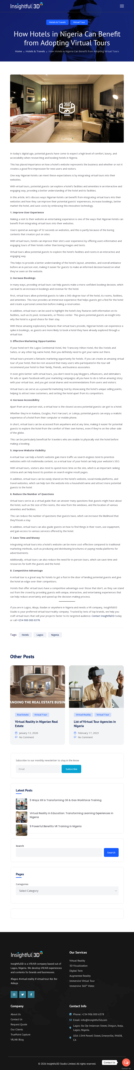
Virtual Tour (79, 22)
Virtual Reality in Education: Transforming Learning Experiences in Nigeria (71, 815)
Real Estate (23, 714)
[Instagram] (14, 994)
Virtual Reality (83, 714)
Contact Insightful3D (103, 615)
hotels (25, 634)
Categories (22, 884)
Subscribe (71, 769)
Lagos (40, 634)
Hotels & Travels (57, 22)
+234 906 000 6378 (28, 620)
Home (18, 51)
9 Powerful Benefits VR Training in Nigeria (56, 826)
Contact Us (126, 1069)
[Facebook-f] (31, 994)
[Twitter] (22, 994)
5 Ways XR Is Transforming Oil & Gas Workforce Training (65, 800)
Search (20, 845)
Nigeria (55, 634)
